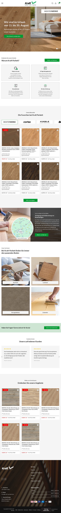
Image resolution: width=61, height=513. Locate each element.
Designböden (15, 312)
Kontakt (33, 475)
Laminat (45, 282)
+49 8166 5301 (5, 489)
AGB (16, 509)
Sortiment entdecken (13, 36)
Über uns (33, 470)
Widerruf (31, 509)
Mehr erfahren (52, 60)
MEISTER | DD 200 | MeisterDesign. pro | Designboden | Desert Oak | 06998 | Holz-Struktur (30, 409)
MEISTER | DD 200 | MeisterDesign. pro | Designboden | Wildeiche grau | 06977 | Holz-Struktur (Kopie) (10, 409)
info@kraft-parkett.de (7, 494)
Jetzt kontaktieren (52, 327)
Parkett (15, 282)
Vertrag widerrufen (46, 509)
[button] (2, 3)
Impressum (26, 509)
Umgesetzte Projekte (35, 481)
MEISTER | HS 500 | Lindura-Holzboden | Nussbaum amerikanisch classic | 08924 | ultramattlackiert (10, 149)
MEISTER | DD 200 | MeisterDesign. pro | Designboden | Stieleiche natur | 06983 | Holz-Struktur (50, 409)
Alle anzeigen (30, 200)
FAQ (32, 478)
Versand (34, 509)
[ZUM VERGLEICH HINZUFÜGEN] (18, 130)
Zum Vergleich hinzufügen (18, 130)
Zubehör (45, 312)
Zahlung (38, 509)
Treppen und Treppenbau (36, 472)
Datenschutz (20, 509)
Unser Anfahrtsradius (22, 238)
